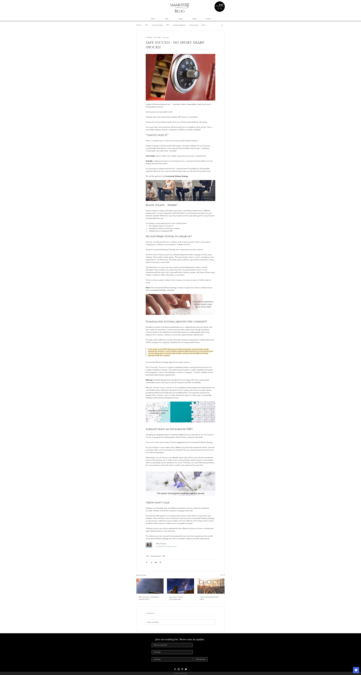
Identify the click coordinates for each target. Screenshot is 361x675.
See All (223, 575)
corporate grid (193, 25)
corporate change (157, 25)
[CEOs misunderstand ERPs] (211, 586)
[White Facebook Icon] (175, 669)
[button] (222, 25)
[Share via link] (160, 562)
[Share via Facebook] (147, 562)
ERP (167, 25)
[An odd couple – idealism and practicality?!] (180, 586)
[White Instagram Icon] (178, 669)
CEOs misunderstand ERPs (209, 598)
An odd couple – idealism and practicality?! (176, 598)
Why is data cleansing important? (149, 598)
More (203, 25)
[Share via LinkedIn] (156, 562)
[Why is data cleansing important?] (150, 586)
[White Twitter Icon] (186, 669)
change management (179, 25)
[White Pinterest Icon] (182, 669)
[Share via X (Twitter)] (151, 562)
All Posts (138, 25)
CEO (146, 25)
